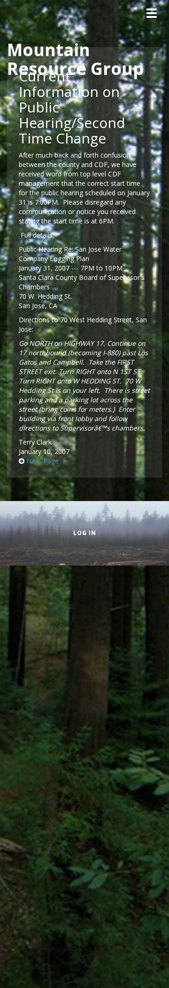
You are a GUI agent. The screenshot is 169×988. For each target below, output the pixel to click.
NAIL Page (42, 460)
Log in (84, 533)
